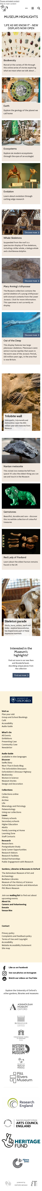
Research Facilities (10, 855)
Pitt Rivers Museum (10, 888)
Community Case (9, 744)
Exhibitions (7, 738)
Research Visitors (9, 852)
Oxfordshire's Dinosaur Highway (16, 771)
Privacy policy (8, 933)
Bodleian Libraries (10, 879)
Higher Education (10, 824)
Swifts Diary (7, 762)
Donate (5, 907)
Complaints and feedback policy (17, 936)
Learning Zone (8, 833)
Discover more (31, 232)
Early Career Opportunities (14, 849)
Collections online (10, 794)
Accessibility (7, 723)
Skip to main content (8, 3)
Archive (5, 800)
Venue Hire (7, 910)
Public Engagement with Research (17, 861)
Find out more (20, 675)
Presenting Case (9, 741)
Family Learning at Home (13, 830)
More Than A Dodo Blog (12, 765)
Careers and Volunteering (14, 904)
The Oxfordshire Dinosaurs (14, 768)
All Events (6, 735)
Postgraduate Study (11, 846)
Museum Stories (9, 780)
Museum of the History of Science (17, 882)
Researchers (7, 843)
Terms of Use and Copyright (15, 939)
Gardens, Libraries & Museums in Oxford (21, 869)
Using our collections (11, 812)
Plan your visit (8, 714)
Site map (6, 948)
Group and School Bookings (14, 717)
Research (6, 840)
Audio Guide (7, 726)
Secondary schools (10, 821)
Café (4, 720)
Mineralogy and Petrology (14, 806)
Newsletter (7, 747)
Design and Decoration (12, 783)
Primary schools (9, 818)
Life (3, 803)
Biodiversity (7, 774)
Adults (5, 827)
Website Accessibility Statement (16, 945)
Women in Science (10, 777)
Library (5, 797)
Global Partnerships (11, 858)
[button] (26, 8)
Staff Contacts (8, 836)
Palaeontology (8, 809)
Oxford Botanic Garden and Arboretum (20, 885)
